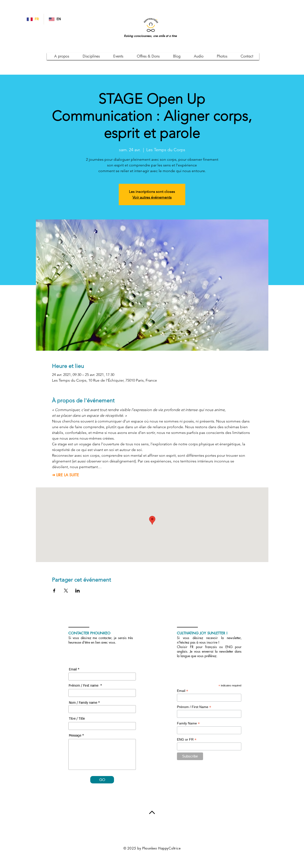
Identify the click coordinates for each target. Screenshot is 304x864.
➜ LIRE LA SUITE (65, 475)
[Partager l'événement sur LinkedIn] (77, 590)
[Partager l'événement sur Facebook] (54, 590)
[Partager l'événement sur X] (66, 590)
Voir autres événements (152, 197)
